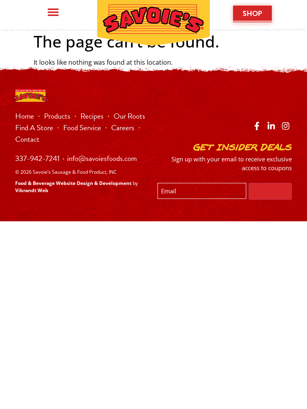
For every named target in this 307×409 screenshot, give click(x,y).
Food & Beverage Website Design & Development (73, 183)
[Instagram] (285, 126)
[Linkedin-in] (271, 126)
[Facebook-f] (256, 126)
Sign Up (270, 191)
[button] (53, 12)
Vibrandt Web (31, 190)
